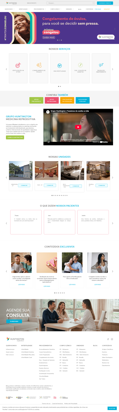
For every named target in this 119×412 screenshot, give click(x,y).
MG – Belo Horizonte (66, 354)
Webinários (105, 360)
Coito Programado (44, 354)
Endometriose (43, 363)
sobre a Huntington (15, 137)
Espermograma (43, 365)
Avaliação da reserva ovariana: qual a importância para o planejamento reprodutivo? (47, 279)
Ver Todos (42, 379)
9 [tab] (66, 195)
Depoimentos (106, 365)
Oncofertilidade (43, 376)
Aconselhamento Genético (47, 349)
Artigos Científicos (107, 349)
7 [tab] (63, 195)
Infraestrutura (10, 349)
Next (114, 29)
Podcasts (105, 354)
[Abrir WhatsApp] (114, 407)
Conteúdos (89, 9)
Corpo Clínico (55, 9)
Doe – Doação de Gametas (47, 360)
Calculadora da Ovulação (67, 100)
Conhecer (24, 185)
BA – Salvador (64, 371)
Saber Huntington (107, 357)
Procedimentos (39, 9)
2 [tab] (59, 40)
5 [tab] (59, 195)
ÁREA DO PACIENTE (31, 3)
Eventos (104, 352)
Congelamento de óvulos (46, 357)
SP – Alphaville (64, 360)
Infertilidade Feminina (27, 352)
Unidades (69, 9)
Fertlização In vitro (44, 371)
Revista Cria (105, 363)
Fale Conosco (10, 354)
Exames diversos (44, 368)
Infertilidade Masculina (27, 354)
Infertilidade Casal (26, 357)
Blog (79, 9)
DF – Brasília (63, 357)
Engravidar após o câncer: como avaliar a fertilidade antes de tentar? (21, 278)
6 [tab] (61, 195)
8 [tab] (65, 195)
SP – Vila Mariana (64, 352)
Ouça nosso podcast (82, 100)
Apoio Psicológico (36, 100)
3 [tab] (61, 40)
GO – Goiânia (63, 368)
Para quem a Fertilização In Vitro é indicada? (72, 277)
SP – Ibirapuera (64, 349)
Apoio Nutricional (51, 100)
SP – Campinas (64, 365)
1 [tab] (57, 40)
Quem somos (9, 9)
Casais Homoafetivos (45, 352)
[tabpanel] (59, 28)
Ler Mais (21, 284)
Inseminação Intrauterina (46, 373)
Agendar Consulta (105, 3)
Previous (4, 29)
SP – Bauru (63, 363)
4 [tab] (57, 195)
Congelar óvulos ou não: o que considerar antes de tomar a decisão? (97, 278)
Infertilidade (23, 9)
